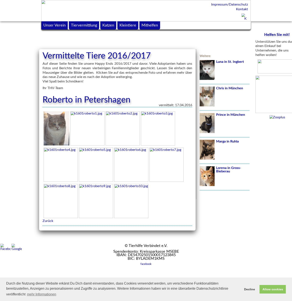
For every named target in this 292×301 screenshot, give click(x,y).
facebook (146, 264)
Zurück (48, 221)
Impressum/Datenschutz (229, 4)
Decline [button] (249, 289)
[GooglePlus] (17, 247)
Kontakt (242, 9)
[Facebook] (5, 247)
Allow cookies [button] (273, 289)
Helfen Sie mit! (277, 35)
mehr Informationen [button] (41, 294)
